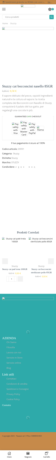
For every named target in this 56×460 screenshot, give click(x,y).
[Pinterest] (23, 167)
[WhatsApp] (32, 167)
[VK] (21, 167)
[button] (20, 279)
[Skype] (34, 167)
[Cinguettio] (16, 167)
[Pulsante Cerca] (51, 17)
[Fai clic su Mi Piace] (18, 167)
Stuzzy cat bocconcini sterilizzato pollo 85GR (41, 270)
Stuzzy (13, 23)
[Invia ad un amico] (26, 167)
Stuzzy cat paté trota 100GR (14, 269)
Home (5, 23)
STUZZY (15, 162)
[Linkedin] (29, 167)
